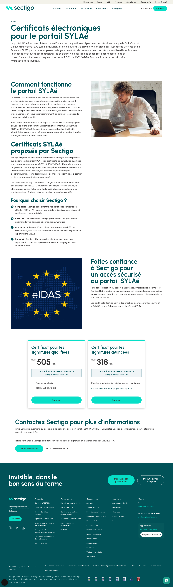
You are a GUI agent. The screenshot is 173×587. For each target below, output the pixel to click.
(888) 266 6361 (150, 529)
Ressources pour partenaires (67, 524)
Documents (146, 2)
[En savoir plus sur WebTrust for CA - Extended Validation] (103, 579)
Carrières (116, 512)
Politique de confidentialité (78, 566)
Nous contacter (118, 521)
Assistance (131, 2)
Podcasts (90, 547)
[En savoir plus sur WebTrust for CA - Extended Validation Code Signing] (110, 579)
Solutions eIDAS (41, 543)
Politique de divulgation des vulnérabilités (109, 566)
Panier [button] (100, 2)
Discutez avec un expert (150, 480)
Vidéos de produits (94, 552)
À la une (89, 503)
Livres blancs (91, 539)
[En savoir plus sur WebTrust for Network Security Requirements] (89, 579)
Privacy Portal (155, 566)
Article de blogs (92, 507)
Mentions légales (52, 570)
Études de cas (92, 525)
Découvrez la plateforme (121, 480)
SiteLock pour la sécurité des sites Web (44, 524)
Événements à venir (94, 530)
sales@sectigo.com (146, 506)
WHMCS (64, 530)
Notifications (91, 543)
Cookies (142, 566)
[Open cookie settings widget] (4, 582)
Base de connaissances (95, 512)
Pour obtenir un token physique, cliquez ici (112, 388)
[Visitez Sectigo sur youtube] (23, 528)
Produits (39, 499)
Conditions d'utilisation (54, 566)
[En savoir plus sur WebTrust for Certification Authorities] (96, 579)
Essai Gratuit (161, 2)
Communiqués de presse (96, 516)
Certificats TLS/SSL (42, 503)
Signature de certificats (44, 519)
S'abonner (15, 518)
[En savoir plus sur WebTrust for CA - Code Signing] (124, 579)
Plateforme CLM (67, 507)
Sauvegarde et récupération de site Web (45, 531)
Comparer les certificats (44, 507)
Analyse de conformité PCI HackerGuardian (45, 538)
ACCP (132, 566)
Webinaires (90, 556)
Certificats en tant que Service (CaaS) (69, 513)
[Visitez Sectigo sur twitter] (11, 528)
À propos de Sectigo (120, 503)
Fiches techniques (93, 534)
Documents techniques (95, 521)
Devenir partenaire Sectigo (71, 503)
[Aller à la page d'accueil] (20, 8)
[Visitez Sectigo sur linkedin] (17, 528)
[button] (166, 580)
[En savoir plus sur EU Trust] (131, 579)
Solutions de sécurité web (71, 519)
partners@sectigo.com (147, 517)
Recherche (88, 2)
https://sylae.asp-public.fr (25, 60)
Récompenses (118, 516)
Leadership (116, 507)
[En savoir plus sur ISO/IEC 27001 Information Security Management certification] (138, 579)
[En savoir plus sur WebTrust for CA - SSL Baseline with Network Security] (117, 579)
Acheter (56, 400)
